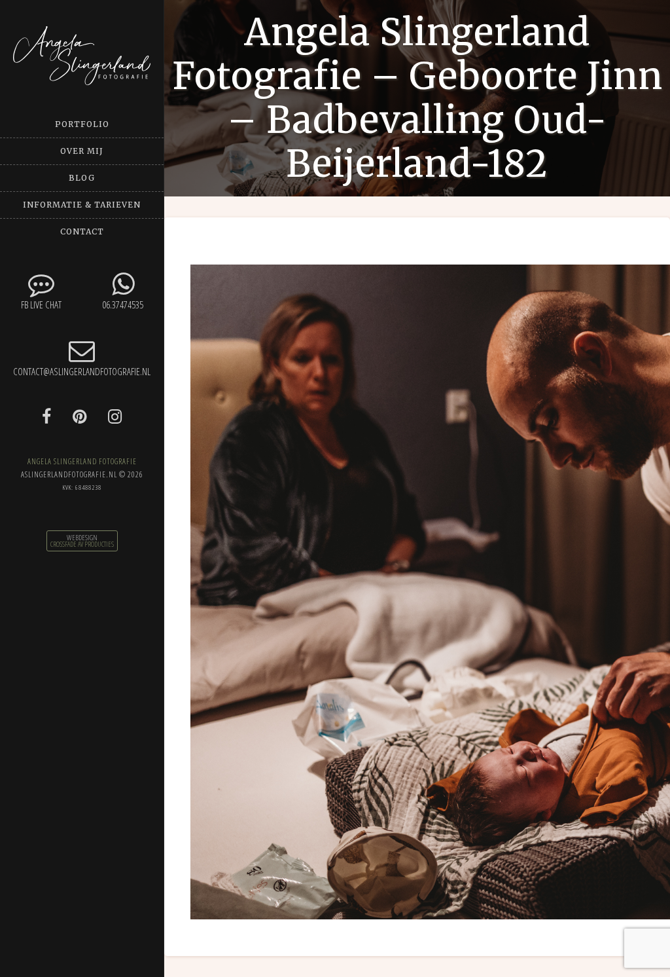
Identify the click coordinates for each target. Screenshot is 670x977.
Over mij (81, 151)
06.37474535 (122, 304)
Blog (82, 178)
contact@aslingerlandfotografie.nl (81, 371)
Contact (82, 231)
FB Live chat (41, 304)
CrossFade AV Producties (82, 544)
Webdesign (82, 537)
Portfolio (82, 124)
